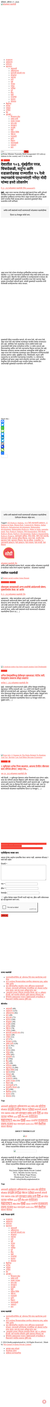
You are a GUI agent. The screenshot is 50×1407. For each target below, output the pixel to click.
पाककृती (14, 136)
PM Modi (41, 532)
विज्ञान (13, 141)
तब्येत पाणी (14, 119)
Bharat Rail (18, 525)
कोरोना (8, 1019)
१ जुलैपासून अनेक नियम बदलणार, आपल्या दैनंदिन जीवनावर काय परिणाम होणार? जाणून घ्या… (25, 767)
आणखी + (9, 114)
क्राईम (13, 127)
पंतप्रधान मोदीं (6, 538)
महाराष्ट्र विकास (17, 540)
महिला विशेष (15, 132)
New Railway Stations (14, 532)
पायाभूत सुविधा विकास (19, 538)
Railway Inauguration (40, 534)
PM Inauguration (30, 532)
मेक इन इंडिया (28, 540)
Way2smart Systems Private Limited (17, 1344)
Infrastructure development (19, 527)
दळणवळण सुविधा (21, 536)
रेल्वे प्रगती (38, 542)
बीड (12, 93)
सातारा (13, 99)
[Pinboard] (25, 446)
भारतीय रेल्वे (40, 538)
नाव (3, 884)
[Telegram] (25, 440)
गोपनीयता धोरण (11, 1351)
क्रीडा (8, 106)
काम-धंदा (14, 123)
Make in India (35, 529)
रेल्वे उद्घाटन (19, 542)
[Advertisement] (25, 31)
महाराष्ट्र (9, 66)
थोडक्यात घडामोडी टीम (17, 188)
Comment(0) (30, 188)
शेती (12, 130)
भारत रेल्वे (31, 538)
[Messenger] (25, 434)
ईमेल (3, 888)
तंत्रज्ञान (14, 125)
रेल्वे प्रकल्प (29, 542)
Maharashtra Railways (20, 529)
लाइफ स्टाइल (15, 121)
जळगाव (13, 77)
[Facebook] (25, 421)
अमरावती (14, 68)
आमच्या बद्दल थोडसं (12, 1349)
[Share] (25, 453)
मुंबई (12, 95)
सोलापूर (13, 101)
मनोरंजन (9, 64)
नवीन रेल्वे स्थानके (42, 536)
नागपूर (13, 84)
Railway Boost (6, 534)
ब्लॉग (12, 138)
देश (7, 112)
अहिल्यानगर (15, 71)
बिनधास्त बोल (15, 117)
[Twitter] (25, 424)
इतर (12, 147)
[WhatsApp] (25, 427)
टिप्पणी (4, 864)
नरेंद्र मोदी (31, 536)
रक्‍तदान (13, 145)
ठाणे (12, 79)
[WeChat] (25, 449)
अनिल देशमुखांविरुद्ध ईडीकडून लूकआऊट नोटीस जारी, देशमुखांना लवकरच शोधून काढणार (23, 676)
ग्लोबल (8, 108)
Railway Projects (7, 536)
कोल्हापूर (14, 75)
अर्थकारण (9, 62)
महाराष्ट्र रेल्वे (5, 540)
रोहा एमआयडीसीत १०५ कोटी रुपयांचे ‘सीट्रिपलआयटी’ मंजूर (22, 848)
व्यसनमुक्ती (14, 143)
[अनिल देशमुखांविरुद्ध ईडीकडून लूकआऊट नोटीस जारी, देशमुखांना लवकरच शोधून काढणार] (25, 667)
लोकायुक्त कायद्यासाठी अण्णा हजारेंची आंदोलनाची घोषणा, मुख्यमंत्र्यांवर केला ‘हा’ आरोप (23, 588)
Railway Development (22, 534)
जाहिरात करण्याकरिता (13, 1353)
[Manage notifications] (44, 1402)
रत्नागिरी (14, 97)
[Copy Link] (25, 443)
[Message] (25, 431)
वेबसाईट (4, 893)
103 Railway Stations (15, 523)
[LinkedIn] (25, 437)
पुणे (12, 90)
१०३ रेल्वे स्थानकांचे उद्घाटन (35, 523)
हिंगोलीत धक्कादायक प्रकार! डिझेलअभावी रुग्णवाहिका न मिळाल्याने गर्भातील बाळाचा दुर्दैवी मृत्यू (25, 998)
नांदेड (12, 86)
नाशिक (13, 88)
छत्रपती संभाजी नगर (18, 73)
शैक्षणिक (8, 103)
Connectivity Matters (32, 525)
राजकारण (9, 60)
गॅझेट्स (13, 134)
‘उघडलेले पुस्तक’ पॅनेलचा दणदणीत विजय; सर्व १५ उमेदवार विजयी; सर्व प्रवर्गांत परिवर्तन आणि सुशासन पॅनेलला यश (26, 993)
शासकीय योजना (11, 1087)
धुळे (12, 82)
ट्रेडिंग (8, 110)
